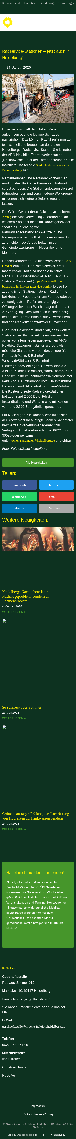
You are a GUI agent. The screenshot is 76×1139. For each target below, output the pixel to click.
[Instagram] (29, 10)
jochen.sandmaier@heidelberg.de (33, 440)
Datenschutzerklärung (38, 1114)
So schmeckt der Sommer (21, 707)
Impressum (38, 1106)
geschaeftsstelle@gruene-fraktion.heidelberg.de (33, 1026)
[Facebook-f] (38, 10)
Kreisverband (11, 3)
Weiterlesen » (14, 612)
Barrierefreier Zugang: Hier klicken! (26, 999)
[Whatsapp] (46, 10)
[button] (70, 22)
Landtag (29, 3)
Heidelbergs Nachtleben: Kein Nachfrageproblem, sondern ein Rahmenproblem (26, 596)
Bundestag (46, 3)
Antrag (6, 217)
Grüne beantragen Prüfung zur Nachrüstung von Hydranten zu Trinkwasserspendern (35, 815)
